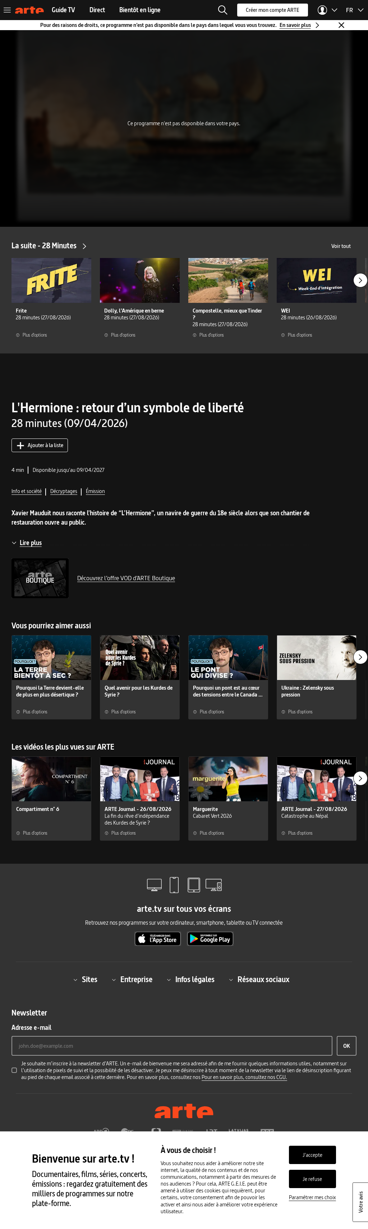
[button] (223, 10)
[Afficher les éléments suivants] (360, 280)
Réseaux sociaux (263, 980)
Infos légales (195, 980)
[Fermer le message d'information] (341, 25)
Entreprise (136, 980)
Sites (89, 980)
